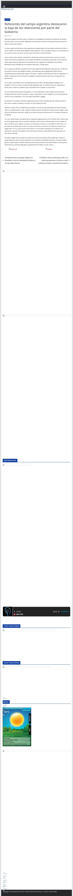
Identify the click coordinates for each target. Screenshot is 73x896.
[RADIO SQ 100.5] (7, 9)
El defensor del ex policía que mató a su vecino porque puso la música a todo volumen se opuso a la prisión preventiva (53, 160)
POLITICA (7, 19)
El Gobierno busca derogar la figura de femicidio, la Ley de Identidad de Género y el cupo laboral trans (20, 160)
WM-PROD (9, 36)
